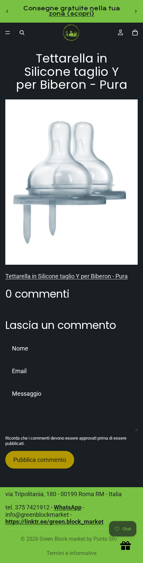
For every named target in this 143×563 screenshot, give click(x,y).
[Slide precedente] (7, 11)
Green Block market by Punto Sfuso (81, 539)
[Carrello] (135, 32)
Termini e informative (71, 553)
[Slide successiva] (135, 11)
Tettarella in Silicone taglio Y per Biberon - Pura (66, 276)
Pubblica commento (39, 459)
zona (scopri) (71, 13)
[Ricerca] (22, 32)
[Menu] (7, 32)
